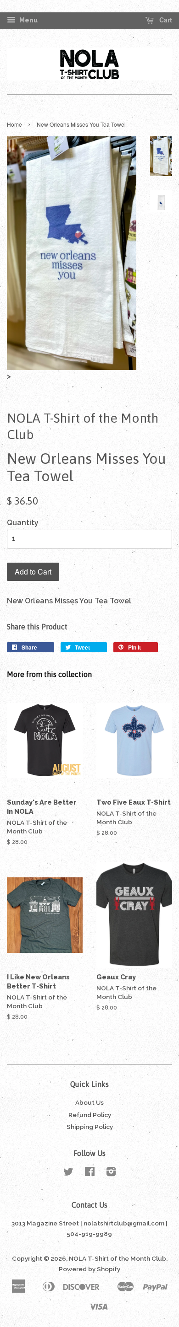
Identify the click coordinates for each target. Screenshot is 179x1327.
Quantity (23, 522)
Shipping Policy (90, 1126)
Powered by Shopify (89, 1269)
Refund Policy (89, 1114)
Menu (28, 20)
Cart (164, 20)
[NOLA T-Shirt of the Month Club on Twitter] (68, 1173)
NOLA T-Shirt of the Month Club (117, 1258)
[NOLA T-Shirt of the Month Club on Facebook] (89, 1173)
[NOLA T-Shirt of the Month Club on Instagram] (111, 1173)
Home (14, 124)
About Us (89, 1102)
